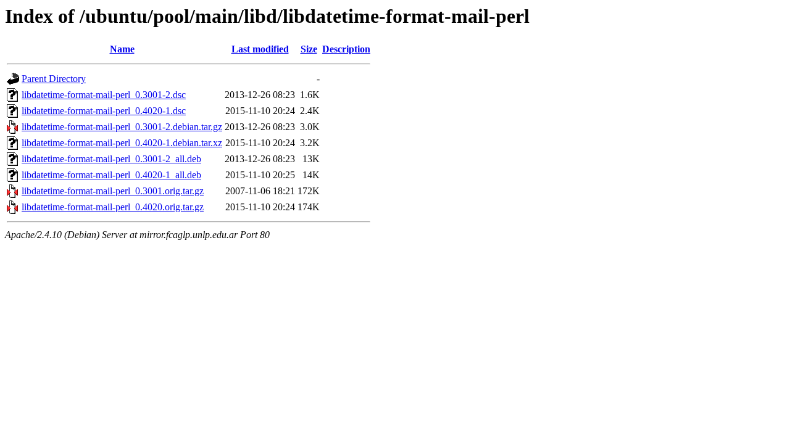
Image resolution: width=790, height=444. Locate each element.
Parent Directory (54, 78)
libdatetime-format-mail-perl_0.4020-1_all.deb (111, 175)
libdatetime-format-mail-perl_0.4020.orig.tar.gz (113, 207)
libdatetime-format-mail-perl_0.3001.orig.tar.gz (113, 191)
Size (309, 49)
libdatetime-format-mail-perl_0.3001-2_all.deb (111, 159)
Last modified (260, 49)
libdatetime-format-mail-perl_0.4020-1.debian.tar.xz (122, 143)
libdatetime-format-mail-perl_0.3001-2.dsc (104, 94)
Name (122, 49)
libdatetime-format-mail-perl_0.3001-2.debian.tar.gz (122, 126)
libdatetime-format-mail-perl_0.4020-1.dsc (104, 110)
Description (346, 49)
